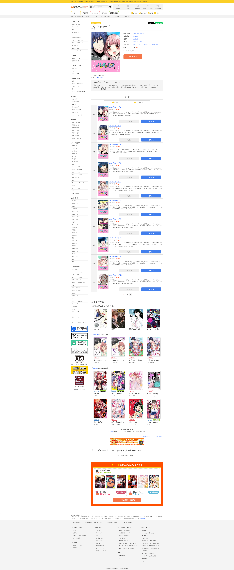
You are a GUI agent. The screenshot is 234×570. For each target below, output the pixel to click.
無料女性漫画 (75, 127)
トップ (76, 13)
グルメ (74, 190)
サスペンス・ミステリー (78, 175)
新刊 (151, 13)
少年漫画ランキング (125, 540)
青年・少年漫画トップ (77, 43)
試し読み (129, 121)
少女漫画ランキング (125, 535)
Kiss (73, 285)
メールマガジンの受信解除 (79, 535)
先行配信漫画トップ (77, 37)
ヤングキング (75, 311)
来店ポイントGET (76, 58)
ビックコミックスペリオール (79, 322)
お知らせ (74, 81)
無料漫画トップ (76, 24)
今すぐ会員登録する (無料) (127, 500)
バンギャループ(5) (115, 182)
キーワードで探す (76, 109)
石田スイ (74, 206)
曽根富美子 (75, 243)
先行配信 (85, 13)
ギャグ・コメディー (77, 169)
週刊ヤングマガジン (77, 277)
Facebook (122, 555)
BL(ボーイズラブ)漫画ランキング (128, 545)
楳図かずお (75, 214)
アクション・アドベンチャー (79, 182)
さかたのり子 (75, 232)
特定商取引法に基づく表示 (149, 556)
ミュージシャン (147, 44)
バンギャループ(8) (115, 238)
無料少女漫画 (75, 130)
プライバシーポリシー (148, 553)
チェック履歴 (75, 73)
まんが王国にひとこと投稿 (78, 91)
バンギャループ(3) (115, 144)
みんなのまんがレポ (77, 115)
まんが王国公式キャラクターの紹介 (152, 543)
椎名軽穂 (74, 235)
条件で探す (75, 99)
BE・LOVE (75, 269)
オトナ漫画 (75, 161)
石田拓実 (74, 208)
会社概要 (145, 558)
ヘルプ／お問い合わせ (77, 83)
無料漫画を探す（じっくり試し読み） (153, 436)
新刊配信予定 (75, 32)
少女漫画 (74, 148)
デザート (74, 314)
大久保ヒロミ (75, 216)
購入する (151, 121)
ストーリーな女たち (77, 272)
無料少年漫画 (75, 135)
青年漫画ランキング (125, 538)
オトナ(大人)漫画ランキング (127, 548)
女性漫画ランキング (125, 533)
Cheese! (74, 293)
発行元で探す (75, 112)
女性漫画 (74, 145)
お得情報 (75, 548)
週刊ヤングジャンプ (77, 290)
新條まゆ (74, 238)
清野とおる (75, 240)
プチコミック (75, 274)
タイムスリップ (137, 44)
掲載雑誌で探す (76, 107)
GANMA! (135, 39)
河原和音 (74, 222)
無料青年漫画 (75, 133)
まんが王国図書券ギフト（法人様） (152, 545)
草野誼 (74, 230)
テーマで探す (75, 101)
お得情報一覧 (75, 61)
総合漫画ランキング (125, 530)
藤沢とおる (75, 256)
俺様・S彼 (155, 44)
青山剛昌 (74, 200)
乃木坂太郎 (75, 251)
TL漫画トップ (75, 45)
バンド (94, 77)
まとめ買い (139, 102)
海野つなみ (75, 211)
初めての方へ (75, 89)
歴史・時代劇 (75, 177)
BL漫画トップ (75, 48)
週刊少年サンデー (76, 309)
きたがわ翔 (75, 224)
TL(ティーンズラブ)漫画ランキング (129, 543)
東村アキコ (75, 254)
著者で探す (75, 104)
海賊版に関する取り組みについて (79, 364)
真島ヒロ (74, 259)
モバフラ (74, 319)
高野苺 (74, 246)
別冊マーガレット (76, 295)
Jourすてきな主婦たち (77, 301)
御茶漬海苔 (75, 219)
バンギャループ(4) (115, 163)
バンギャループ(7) (115, 219)
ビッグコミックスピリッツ (78, 282)
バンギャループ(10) (115, 275)
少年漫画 (74, 153)
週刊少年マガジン (76, 287)
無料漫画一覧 (75, 125)
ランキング (144, 13)
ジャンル (135, 13)
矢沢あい (74, 261)
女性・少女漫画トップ (77, 40)
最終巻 (116, 102)
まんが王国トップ (77, 522)
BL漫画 (74, 159)
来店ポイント (159, 13)
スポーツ (74, 180)
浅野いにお (75, 203)
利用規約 (145, 551)
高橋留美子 (75, 248)
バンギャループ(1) (115, 107)
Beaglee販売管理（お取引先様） (151, 548)
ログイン (74, 71)
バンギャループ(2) (115, 126)
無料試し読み (133, 56)
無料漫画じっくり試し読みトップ (94, 522)
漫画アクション (76, 317)
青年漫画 (74, 151)
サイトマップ (146, 561)
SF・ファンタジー (76, 188)
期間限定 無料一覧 (76, 138)
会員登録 (74, 68)
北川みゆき (75, 227)
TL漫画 (74, 156)
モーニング (75, 303)
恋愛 (73, 164)
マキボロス (139, 33)
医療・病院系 (75, 193)
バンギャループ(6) (115, 200)
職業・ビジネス (76, 172)
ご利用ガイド (75, 86)
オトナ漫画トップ (76, 50)
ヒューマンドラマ (76, 167)
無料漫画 (115, 13)
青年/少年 (104, 13)
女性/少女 (95, 13)
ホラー (74, 185)
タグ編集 (100, 77)
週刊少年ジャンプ (76, 280)
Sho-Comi (74, 306)
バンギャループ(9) (115, 256)
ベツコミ (74, 298)
